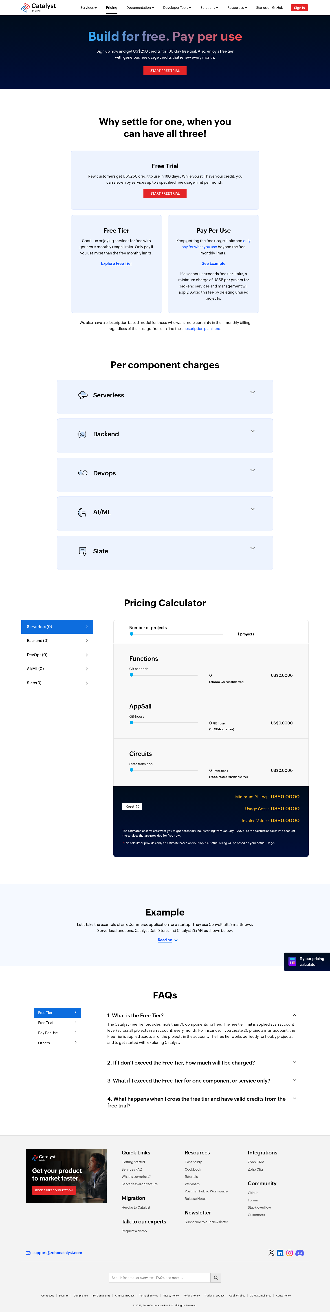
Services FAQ (132, 1169)
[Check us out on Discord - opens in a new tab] (299, 1253)
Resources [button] (235, 7)
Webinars (192, 1184)
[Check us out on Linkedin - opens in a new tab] (280, 1253)
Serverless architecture (140, 1184)
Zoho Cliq (255, 1169)
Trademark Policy (214, 1295)
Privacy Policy (171, 1295)
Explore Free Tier (116, 263)
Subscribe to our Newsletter (206, 1222)
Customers (256, 1215)
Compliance (81, 1295)
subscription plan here (201, 328)
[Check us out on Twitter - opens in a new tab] (271, 1253)
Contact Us (47, 1295)
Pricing (111, 7)
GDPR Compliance (260, 1295)
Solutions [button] (207, 7)
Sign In (299, 8)
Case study (193, 1162)
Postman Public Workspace (206, 1191)
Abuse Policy (283, 1295)
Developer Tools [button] (175, 7)
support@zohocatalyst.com (57, 1252)
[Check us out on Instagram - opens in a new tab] (289, 1253)
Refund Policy (192, 1295)
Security (63, 1295)
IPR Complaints (101, 1295)
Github (253, 1193)
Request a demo (134, 1231)
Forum (253, 1200)
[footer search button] (215, 1278)
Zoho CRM (256, 1162)
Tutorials (191, 1176)
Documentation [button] (138, 7)
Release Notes (195, 1199)
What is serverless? (136, 1176)
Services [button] (87, 7)
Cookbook (193, 1169)
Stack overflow (259, 1207)
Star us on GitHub (269, 7)
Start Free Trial (165, 71)
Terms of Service (148, 1295)
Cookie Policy (237, 1295)
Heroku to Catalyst (136, 1207)
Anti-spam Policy (124, 1295)
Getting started (133, 1162)
